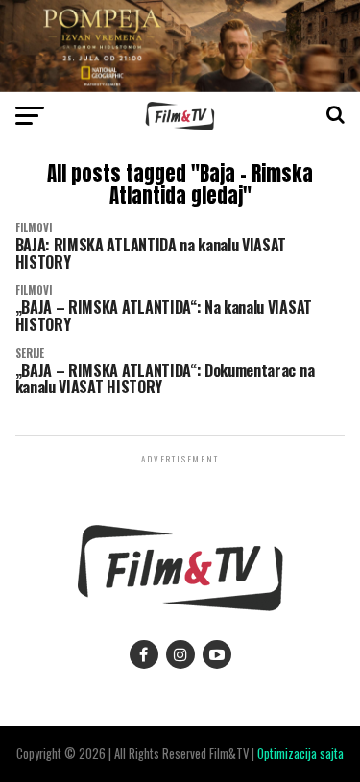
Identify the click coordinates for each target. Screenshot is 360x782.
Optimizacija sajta (300, 754)
